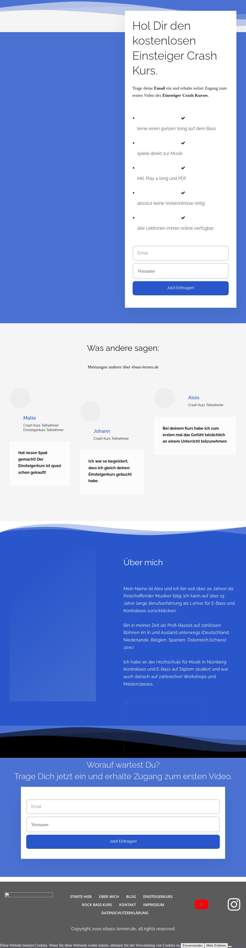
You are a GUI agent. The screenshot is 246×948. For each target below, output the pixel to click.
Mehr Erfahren (216, 945)
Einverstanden (193, 945)
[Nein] (230, 946)
